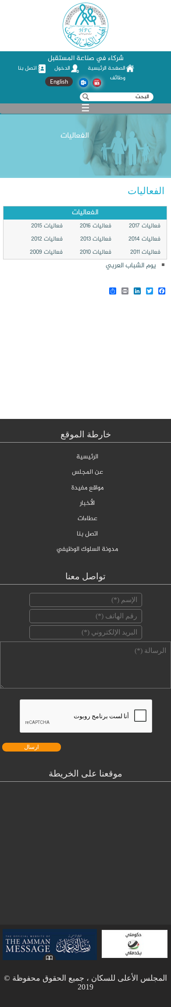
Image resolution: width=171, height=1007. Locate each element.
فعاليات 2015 (47, 226)
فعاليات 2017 (144, 226)
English (59, 81)
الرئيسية (87, 457)
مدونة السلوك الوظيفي (87, 549)
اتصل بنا (27, 68)
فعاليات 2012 (47, 239)
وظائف (117, 78)
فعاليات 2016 (95, 226)
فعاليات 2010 (95, 252)
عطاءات (87, 519)
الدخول (62, 68)
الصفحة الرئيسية (106, 68)
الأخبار (87, 503)
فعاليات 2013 (95, 239)
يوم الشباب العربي (131, 266)
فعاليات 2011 (145, 252)
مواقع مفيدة (87, 488)
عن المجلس (87, 472)
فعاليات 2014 (144, 239)
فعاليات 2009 (46, 252)
